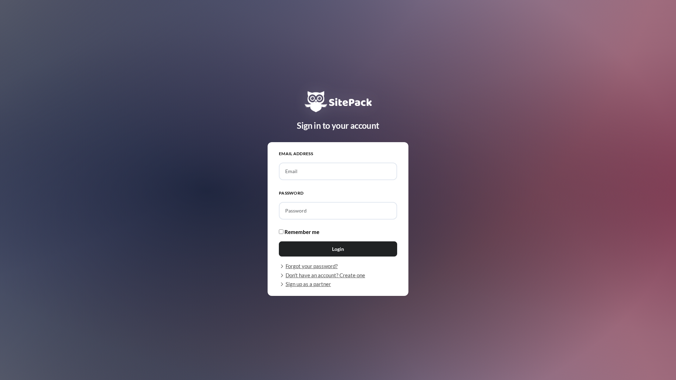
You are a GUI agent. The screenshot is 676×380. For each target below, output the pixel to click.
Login (338, 249)
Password (291, 193)
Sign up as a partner (308, 284)
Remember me (301, 232)
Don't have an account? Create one (325, 275)
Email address (296, 153)
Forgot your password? (312, 266)
